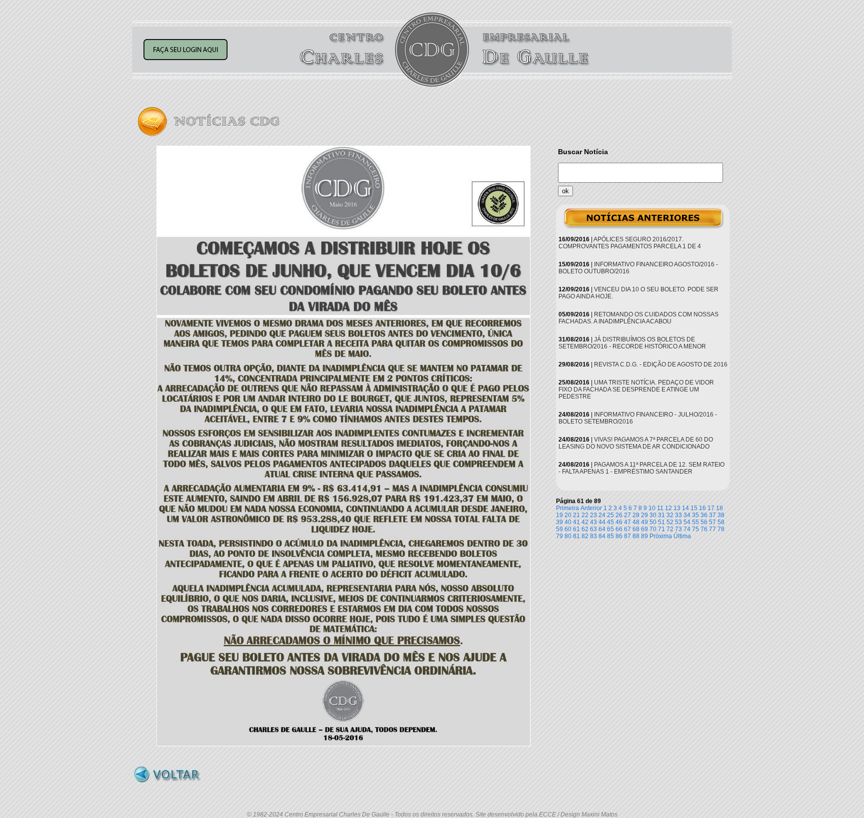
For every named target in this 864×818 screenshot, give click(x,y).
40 (568, 522)
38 (721, 515)
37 (712, 515)
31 (661, 515)
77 (712, 529)
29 (644, 515)
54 (687, 522)
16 (702, 508)
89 (644, 536)
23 (593, 515)
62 (585, 529)
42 (585, 522)
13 (677, 508)
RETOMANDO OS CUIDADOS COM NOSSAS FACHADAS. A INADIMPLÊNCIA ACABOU (638, 318)
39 (559, 522)
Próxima (661, 536)
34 (687, 515)
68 (636, 529)
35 (695, 515)
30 (653, 515)
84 (602, 536)
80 (568, 536)
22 (585, 515)
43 (593, 522)
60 (568, 529)
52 (670, 522)
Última (682, 536)
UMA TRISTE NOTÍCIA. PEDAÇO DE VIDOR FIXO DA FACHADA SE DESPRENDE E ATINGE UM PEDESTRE (636, 389)
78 (721, 529)
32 (670, 515)
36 (704, 515)
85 (610, 536)
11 (660, 508)
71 (661, 529)
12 (668, 508)
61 (576, 529)
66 (619, 529)
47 (627, 522)
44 (602, 522)
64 (602, 529)
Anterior (591, 508)
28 (636, 515)
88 (636, 536)
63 (593, 529)
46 (619, 522)
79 (559, 536)
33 (678, 515)
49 (644, 522)
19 (559, 515)
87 (627, 536)
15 (694, 508)
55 (695, 522)
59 (559, 529)
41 (576, 522)
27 (627, 515)
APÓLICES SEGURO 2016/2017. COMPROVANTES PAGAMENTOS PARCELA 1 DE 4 (629, 243)
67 (627, 529)
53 (678, 522)
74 (687, 529)
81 (576, 536)
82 (585, 536)
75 (695, 529)
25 (610, 515)
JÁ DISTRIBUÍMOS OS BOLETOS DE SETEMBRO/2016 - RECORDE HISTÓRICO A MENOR (632, 343)
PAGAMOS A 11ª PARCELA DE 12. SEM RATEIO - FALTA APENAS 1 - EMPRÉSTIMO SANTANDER (641, 468)
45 (610, 522)
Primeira (567, 508)
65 (610, 529)
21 (576, 515)
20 (568, 515)
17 (711, 508)
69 (644, 529)
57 (712, 522)
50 (653, 522)
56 (704, 522)
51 (661, 522)
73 (678, 529)
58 (721, 522)
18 (719, 508)
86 (619, 536)
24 (602, 515)
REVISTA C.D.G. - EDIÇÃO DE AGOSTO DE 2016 (661, 364)
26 (619, 515)
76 (704, 529)
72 (670, 529)
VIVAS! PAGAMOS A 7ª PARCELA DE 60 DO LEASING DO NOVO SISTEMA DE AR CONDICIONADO (635, 443)
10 (652, 508)
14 (685, 508)
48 (636, 522)
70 (653, 529)
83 (593, 536)
